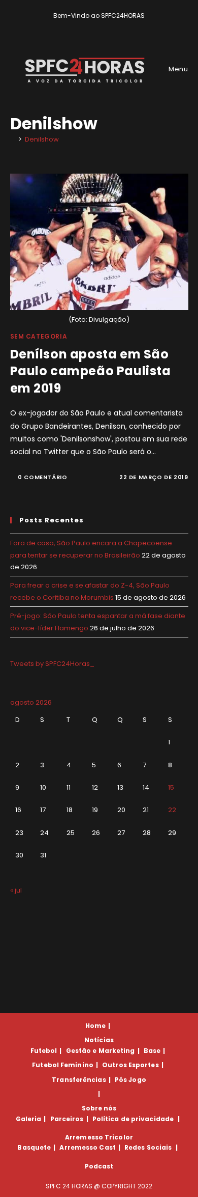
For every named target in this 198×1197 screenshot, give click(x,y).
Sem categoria (39, 336)
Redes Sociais (148, 1147)
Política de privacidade (133, 1119)
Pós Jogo (130, 1079)
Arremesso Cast (87, 1147)
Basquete (34, 1147)
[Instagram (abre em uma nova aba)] (106, 26)
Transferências (79, 1079)
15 (171, 787)
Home (95, 1025)
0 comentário (42, 477)
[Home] (12, 139)
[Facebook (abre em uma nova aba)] (95, 26)
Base (152, 1050)
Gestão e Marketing (100, 1050)
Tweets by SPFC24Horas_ (52, 664)
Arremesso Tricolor (99, 1137)
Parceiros (67, 1119)
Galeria (29, 1119)
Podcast (99, 1166)
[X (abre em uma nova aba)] (83, 26)
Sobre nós (99, 1108)
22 (172, 810)
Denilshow (42, 139)
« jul (16, 890)
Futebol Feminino (62, 1065)
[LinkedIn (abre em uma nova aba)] (116, 26)
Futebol (43, 1050)
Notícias (99, 1040)
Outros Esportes (130, 1065)
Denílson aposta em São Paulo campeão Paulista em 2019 (90, 371)
